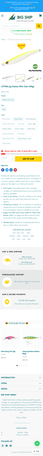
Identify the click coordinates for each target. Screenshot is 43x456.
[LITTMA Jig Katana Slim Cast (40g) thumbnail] (8, 78)
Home (3, 40)
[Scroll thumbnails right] (40, 78)
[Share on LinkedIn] (11, 170)
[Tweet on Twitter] (7, 170)
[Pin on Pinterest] (15, 170)
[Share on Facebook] (2, 170)
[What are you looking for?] (39, 26)
